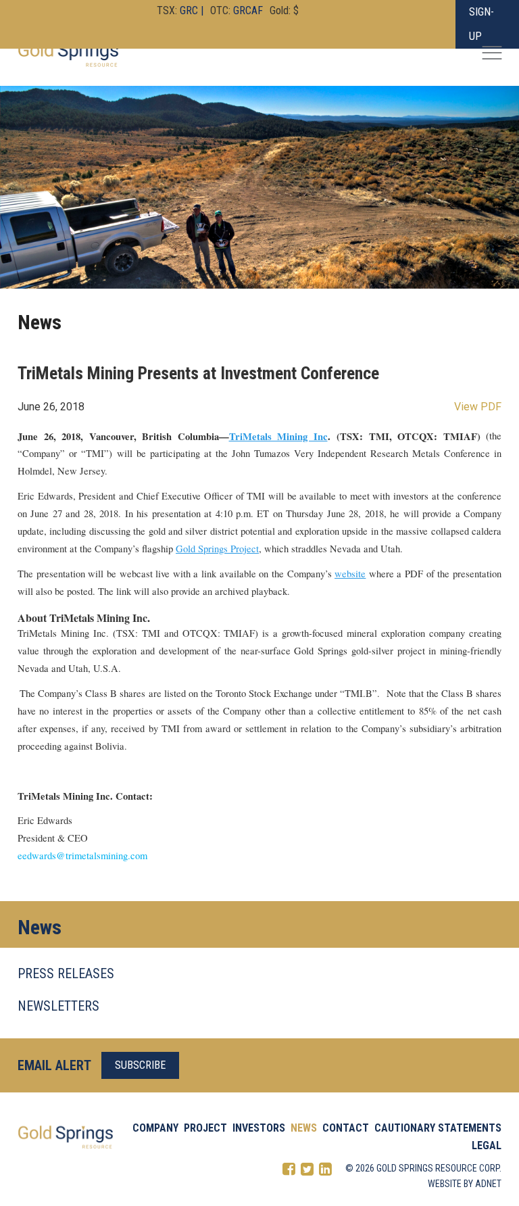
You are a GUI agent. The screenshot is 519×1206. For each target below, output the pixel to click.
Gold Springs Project (217, 548)
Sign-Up (481, 24)
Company (155, 1127)
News (304, 1127)
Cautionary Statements (437, 1127)
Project (205, 1127)
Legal (486, 1145)
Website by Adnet (464, 1183)
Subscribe (140, 1065)
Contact (345, 1127)
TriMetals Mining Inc (278, 436)
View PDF (477, 406)
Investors (258, 1127)
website (350, 573)
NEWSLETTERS (58, 1006)
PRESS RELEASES (66, 973)
